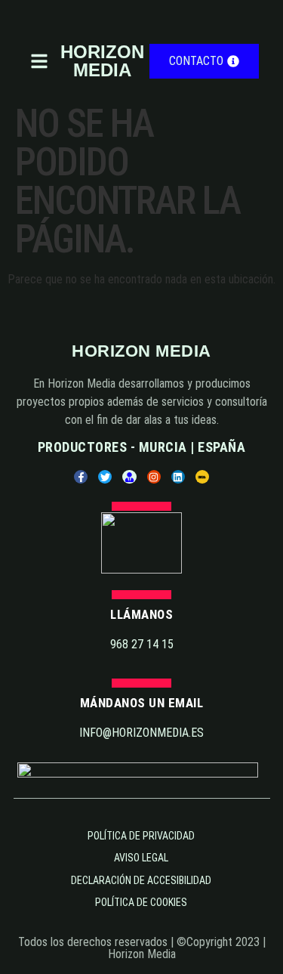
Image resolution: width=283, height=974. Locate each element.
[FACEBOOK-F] (81, 477)
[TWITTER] (105, 477)
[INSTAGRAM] (154, 477)
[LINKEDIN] (178, 477)
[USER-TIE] (129, 477)
